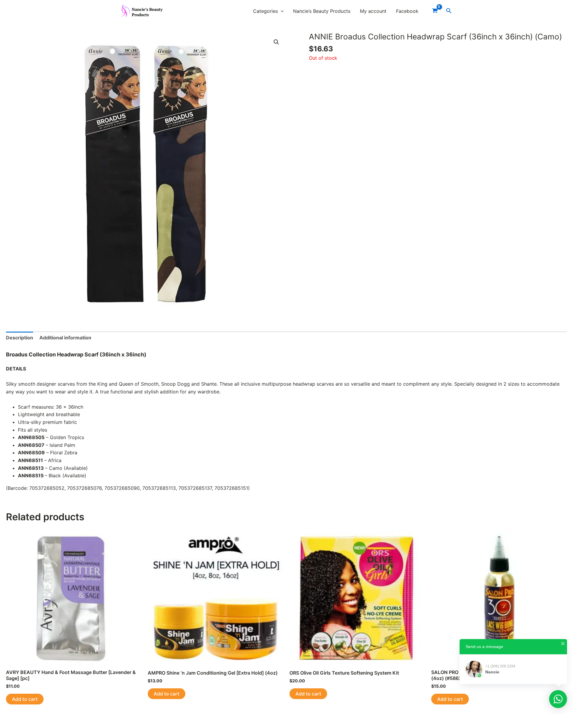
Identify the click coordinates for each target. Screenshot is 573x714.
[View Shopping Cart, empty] (434, 11)
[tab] (19, 338)
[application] (281, 11)
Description (19, 338)
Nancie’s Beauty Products (321, 11)
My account (373, 11)
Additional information (65, 338)
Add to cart (25, 699)
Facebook (407, 11)
